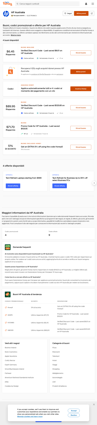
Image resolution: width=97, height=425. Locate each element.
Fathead (8, 373)
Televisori (55, 356)
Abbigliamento (57, 373)
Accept (74, 411)
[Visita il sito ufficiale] (91, 13)
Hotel (54, 360)
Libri (54, 382)
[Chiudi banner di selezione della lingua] (94, 404)
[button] (92, 4)
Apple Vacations (11, 356)
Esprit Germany (11, 365)
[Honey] (7, 4)
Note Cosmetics (11, 352)
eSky (7, 382)
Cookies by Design (12, 386)
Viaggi (54, 365)
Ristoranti (56, 352)
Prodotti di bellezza (59, 386)
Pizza (54, 348)
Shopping (56, 369)
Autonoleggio (57, 377)
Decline (74, 415)
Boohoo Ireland (10, 348)
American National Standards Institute (19, 377)
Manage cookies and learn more (29, 416)
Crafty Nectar (10, 360)
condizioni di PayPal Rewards (40, 74)
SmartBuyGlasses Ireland (14, 369)
